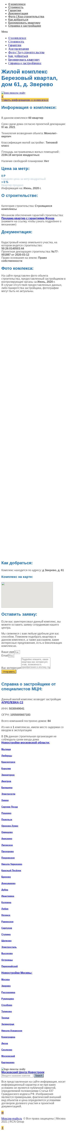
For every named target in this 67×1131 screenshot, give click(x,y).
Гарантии (14, 10)
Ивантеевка (7, 896)
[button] (33, 31)
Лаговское (7, 845)
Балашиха (6, 787)
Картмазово (7, 1062)
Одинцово (7, 832)
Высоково (7, 953)
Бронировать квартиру (24, 22)
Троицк (5, 1017)
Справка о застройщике (24, 25)
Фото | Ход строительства (26, 16)
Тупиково (6, 1011)
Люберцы (6, 755)
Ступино (6, 934)
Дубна (4, 889)
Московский (8, 1056)
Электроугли (8, 794)
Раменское (7, 921)
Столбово (6, 1005)
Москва (5, 979)
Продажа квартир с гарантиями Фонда (27, 218)
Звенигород (7, 775)
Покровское (8, 857)
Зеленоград (7, 1024)
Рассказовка (8, 992)
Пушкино (6, 813)
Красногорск (8, 762)
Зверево (6, 986)
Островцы (7, 960)
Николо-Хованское (11, 1030)
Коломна (6, 902)
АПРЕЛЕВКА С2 (12, 702)
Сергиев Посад (9, 807)
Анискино (6, 838)
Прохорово (7, 851)
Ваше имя (7, 651)
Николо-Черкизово (11, 864)
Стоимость (16, 7)
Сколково (6, 1049)
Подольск (6, 819)
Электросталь (9, 947)
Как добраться (18, 19)
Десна (4, 1043)
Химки (5, 800)
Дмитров (6, 781)
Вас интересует (11, 667)
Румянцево (7, 998)
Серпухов (6, 928)
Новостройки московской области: (25, 742)
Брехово (6, 877)
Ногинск (5, 915)
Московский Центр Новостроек (22, 1072)
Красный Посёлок (11, 870)
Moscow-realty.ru (11, 1118)
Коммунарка (8, 1037)
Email (4, 655)
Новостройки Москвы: (16, 972)
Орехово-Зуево (9, 826)
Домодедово (8, 883)
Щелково (6, 940)
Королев (6, 768)
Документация (18, 13)
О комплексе (17, 4)
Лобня (4, 908)
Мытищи (6, 749)
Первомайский (9, 966)
